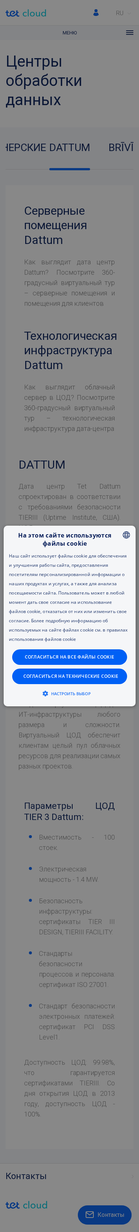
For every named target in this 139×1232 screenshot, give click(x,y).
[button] (69, 693)
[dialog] (69, 616)
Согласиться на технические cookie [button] (71, 676)
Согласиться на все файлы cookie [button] (69, 657)
